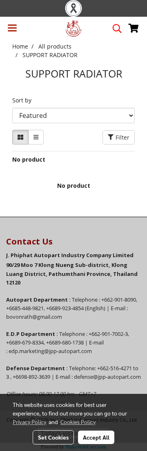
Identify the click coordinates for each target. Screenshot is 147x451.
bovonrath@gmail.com (34, 316)
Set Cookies (53, 437)
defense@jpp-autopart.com (107, 376)
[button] (114, 28)
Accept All (96, 437)
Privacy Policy (29, 421)
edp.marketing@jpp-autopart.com (50, 351)
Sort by (24, 100)
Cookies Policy (78, 421)
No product (28, 159)
